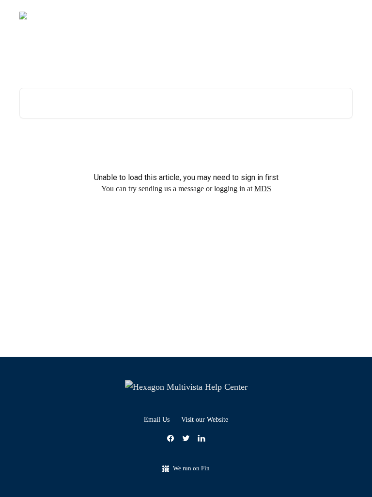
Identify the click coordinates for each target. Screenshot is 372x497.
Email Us (157, 419)
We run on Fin (191, 468)
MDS (262, 188)
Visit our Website (204, 419)
